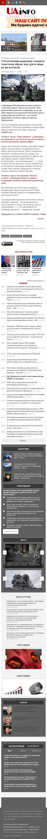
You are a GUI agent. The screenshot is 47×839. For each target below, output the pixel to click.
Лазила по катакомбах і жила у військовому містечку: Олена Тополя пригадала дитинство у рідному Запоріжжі (25, 289)
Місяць (23, 751)
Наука (16, 814)
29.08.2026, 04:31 (12, 607)
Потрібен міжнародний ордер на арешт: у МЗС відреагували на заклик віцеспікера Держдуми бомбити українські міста (25, 411)
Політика (22, 811)
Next (44, 43)
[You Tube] (20, 3)
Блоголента (33, 816)
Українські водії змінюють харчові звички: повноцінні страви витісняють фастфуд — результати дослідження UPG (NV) (22, 618)
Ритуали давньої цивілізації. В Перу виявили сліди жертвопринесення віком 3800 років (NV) (25, 611)
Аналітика (23, 449)
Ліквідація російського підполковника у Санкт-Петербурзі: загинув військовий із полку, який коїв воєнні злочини (25, 434)
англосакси (27, 236)
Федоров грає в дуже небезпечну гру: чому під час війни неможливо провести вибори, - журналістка (29, 476)
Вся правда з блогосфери (10, 58)
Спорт (5, 816)
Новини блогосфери (27, 58)
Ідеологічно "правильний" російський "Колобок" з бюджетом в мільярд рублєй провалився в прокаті (27, 729)
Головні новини (14, 811)
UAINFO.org (6, 132)
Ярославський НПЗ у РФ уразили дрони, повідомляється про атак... (12, 48)
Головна (6, 811)
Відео (14, 816)
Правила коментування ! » (36, 281)
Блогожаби (23, 645)
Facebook (34, 214)
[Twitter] (16, 3)
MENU (3, 2)
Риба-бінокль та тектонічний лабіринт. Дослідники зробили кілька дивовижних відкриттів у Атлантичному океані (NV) (25, 603)
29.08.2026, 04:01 (12, 613)
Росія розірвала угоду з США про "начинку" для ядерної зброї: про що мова (23, 272)
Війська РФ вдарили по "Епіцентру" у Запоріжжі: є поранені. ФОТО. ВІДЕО (23, 590)
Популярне (33, 746)
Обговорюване (16, 746)
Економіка (38, 811)
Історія (21, 814)
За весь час (36, 751)
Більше (23, 441)
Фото (23, 540)
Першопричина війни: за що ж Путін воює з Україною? (27, 718)
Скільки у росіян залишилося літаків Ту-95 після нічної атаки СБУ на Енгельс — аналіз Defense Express (25, 337)
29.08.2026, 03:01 (12, 630)
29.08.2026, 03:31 (12, 622)
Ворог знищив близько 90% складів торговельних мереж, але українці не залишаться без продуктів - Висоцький (22, 345)
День (10, 751)
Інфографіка (23, 676)
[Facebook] (12, 3)
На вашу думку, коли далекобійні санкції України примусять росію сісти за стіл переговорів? (21, 492)
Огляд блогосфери (23, 816)
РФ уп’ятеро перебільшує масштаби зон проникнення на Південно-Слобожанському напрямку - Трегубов (24, 370)
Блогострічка (23, 597)
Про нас (6, 832)
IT (34, 814)
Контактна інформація (16, 832)
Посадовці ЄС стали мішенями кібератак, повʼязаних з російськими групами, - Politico (27, 466)
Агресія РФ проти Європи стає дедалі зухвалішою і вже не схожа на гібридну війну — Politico (25, 297)
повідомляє (13, 125)
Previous (2, 43)
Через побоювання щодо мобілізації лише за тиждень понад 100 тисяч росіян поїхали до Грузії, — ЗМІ (24, 306)
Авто (31, 814)
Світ (5, 814)
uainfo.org (26, 827)
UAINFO (41, 219)
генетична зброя (16, 236)
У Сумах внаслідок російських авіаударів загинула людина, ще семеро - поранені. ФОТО (23, 564)
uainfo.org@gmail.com (30, 832)
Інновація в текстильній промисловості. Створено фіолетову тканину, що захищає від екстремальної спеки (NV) (25, 635)
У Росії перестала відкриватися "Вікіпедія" (23, 354)
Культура (10, 814)
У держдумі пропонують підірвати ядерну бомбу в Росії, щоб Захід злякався (38, 273)
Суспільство (30, 811)
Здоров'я (39, 814)
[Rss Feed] (8, 3)
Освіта (26, 814)
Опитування (23, 486)
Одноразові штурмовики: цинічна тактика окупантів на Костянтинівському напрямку (26, 709)
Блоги (23, 702)
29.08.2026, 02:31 (12, 639)
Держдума (5, 236)
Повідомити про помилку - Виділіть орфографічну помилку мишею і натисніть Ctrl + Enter (23, 228)
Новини (23, 283)
